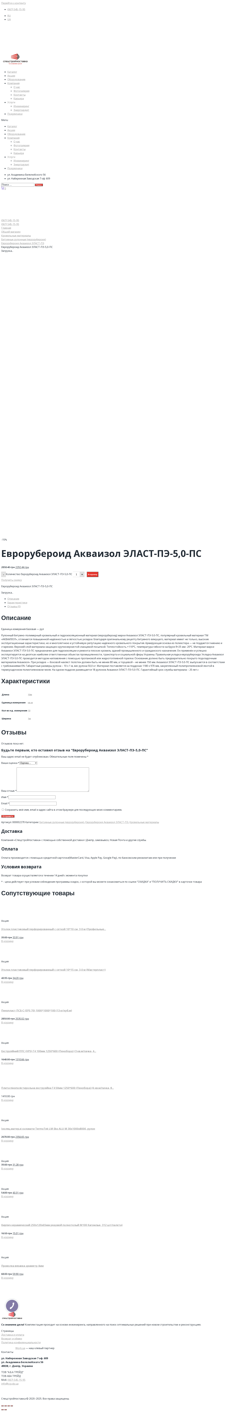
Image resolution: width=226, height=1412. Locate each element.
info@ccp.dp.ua (9, 1383)
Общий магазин (10, 231)
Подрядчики (14, 114)
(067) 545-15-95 (16, 1380)
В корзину (92, 574)
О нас (17, 87)
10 (29, 710)
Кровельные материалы (16, 235)
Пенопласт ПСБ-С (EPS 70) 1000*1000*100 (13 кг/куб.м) (36, 1010)
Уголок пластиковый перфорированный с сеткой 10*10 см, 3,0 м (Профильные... (53, 929)
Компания (13, 83)
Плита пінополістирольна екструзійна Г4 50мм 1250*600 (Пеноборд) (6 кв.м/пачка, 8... (57, 1088)
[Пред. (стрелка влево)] (2, 1409)
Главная (6, 228)
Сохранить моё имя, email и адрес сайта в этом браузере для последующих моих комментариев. (63, 809)
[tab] (116, 599)
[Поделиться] (5, 1405)
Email (5, 803)
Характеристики (17, 602)
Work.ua (20, 1348)
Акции (11, 75)
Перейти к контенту (13, 3)
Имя (4, 797)
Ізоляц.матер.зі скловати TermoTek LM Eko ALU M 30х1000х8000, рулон (48, 1128)
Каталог (12, 72)
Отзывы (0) (14, 606)
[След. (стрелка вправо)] (5, 1409)
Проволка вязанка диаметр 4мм (22, 1266)
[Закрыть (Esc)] (2, 1405)
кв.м (30, 702)
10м (30, 694)
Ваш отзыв (9, 790)
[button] (113, 120)
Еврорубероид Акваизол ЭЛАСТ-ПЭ (22, 243)
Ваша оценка (10, 763)
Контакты (20, 94)
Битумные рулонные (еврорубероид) (23, 239)
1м (29, 718)
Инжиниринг (21, 106)
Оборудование (16, 79)
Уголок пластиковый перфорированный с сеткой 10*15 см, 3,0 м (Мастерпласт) (53, 969)
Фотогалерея (21, 91)
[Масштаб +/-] (11, 1405)
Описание (13, 598)
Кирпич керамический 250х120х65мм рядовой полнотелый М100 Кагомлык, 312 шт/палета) (62, 1225)
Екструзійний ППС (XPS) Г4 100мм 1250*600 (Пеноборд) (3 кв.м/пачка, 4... (48, 1051)
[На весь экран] (8, 1405)
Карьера (19, 98)
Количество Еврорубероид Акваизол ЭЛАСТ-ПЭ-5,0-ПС (39, 574)
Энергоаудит (21, 110)
